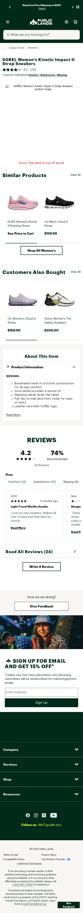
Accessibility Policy (13, 859)
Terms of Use (10, 855)
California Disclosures (29, 864)
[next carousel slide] (73, 7)
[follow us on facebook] (29, 815)
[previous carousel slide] (10, 7)
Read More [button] (13, 415)
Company (10, 749)
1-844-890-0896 (22, 884)
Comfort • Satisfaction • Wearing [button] (47, 74)
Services (10, 764)
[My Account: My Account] (66, 21)
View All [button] (76, 175)
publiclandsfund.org (34, 904)
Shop (7, 779)
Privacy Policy (49, 855)
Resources (11, 794)
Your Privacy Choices (53, 859)
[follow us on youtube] (54, 815)
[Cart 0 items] (75, 21)
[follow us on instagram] (37, 815)
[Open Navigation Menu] (7, 21)
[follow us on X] (46, 815)
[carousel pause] (77, 7)
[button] (41, 250)
